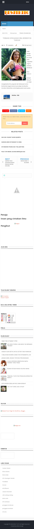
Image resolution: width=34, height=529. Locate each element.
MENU (27, 2)
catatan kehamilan (7, 491)
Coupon (7, 297)
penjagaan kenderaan (7, 505)
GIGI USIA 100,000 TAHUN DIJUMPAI (11, 137)
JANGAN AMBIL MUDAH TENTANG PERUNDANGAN (15, 358)
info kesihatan (6, 501)
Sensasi (4, 485)
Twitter (22, 110)
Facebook (14, 110)
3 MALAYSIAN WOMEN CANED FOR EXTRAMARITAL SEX (16, 355)
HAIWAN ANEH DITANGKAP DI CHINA (11, 142)
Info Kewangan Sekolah (8, 478)
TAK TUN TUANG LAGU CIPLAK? (15, 386)
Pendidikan (5, 481)
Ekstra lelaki (5, 475)
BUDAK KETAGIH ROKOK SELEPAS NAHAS (18, 368)
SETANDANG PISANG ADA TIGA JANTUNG (12, 147)
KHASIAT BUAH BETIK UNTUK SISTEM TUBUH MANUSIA (16, 351)
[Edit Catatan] (15, 45)
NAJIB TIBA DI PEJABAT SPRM (9, 341)
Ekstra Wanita (5, 471)
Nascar (2, 297)
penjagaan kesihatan (7, 508)
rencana (4, 512)
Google (6, 110)
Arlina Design (20, 526)
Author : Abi (15, 95)
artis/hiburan (5, 488)
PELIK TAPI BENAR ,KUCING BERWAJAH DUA (13, 151)
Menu (4, 23)
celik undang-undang (7, 495)
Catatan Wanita (6, 468)
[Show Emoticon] (4, 175)
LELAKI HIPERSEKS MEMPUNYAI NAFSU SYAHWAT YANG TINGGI (17, 361)
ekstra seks (5, 498)
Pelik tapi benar (27, 45)
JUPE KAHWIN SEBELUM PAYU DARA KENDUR (14, 383)
